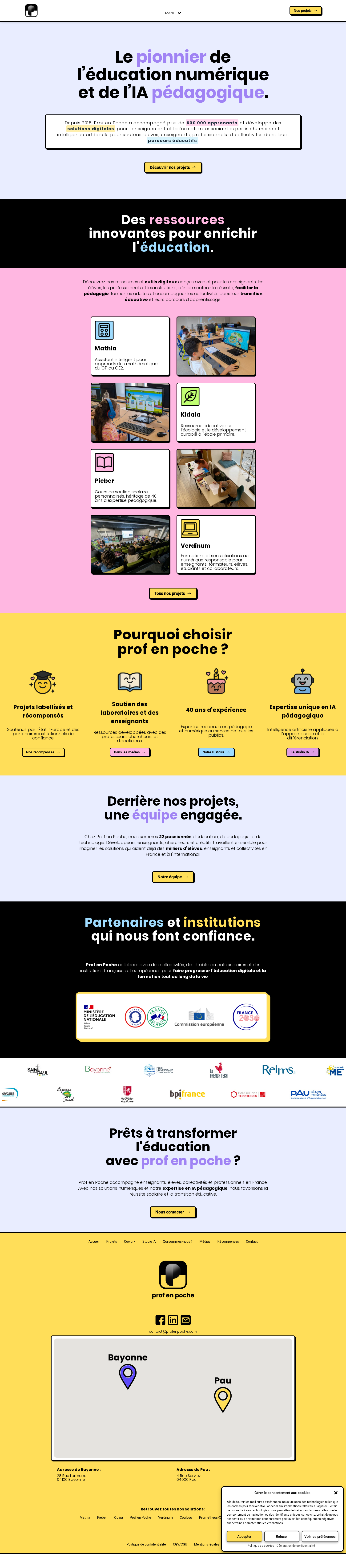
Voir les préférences (320, 1536)
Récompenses (228, 1241)
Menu (170, 13)
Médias (205, 1241)
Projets (111, 1241)
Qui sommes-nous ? (178, 1241)
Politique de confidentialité (146, 1544)
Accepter (244, 1536)
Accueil (94, 1241)
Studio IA (149, 1241)
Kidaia (118, 1517)
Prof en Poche (140, 1517)
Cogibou (186, 1517)
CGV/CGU (180, 1544)
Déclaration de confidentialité (296, 1545)
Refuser (282, 1536)
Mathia (85, 1517)
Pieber (102, 1517)
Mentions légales (206, 1544)
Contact (252, 1241)
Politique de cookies (261, 1545)
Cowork (129, 1241)
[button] (336, 1492)
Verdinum (165, 1517)
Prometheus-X (210, 1517)
